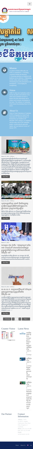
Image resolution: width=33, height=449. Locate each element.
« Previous (7, 319)
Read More (5, 176)
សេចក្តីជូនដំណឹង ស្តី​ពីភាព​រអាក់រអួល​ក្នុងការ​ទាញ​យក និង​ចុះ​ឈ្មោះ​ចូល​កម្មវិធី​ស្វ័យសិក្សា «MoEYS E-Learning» (29, 343)
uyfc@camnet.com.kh (23, 434)
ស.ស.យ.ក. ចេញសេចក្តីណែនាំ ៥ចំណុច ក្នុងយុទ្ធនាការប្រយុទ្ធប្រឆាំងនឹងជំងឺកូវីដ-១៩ (16, 291)
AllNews (12, 156)
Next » (26, 319)
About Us (22, 445)
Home (17, 445)
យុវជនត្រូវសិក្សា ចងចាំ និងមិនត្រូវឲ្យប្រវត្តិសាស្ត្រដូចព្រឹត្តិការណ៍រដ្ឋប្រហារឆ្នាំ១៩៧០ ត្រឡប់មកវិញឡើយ (14, 205)
